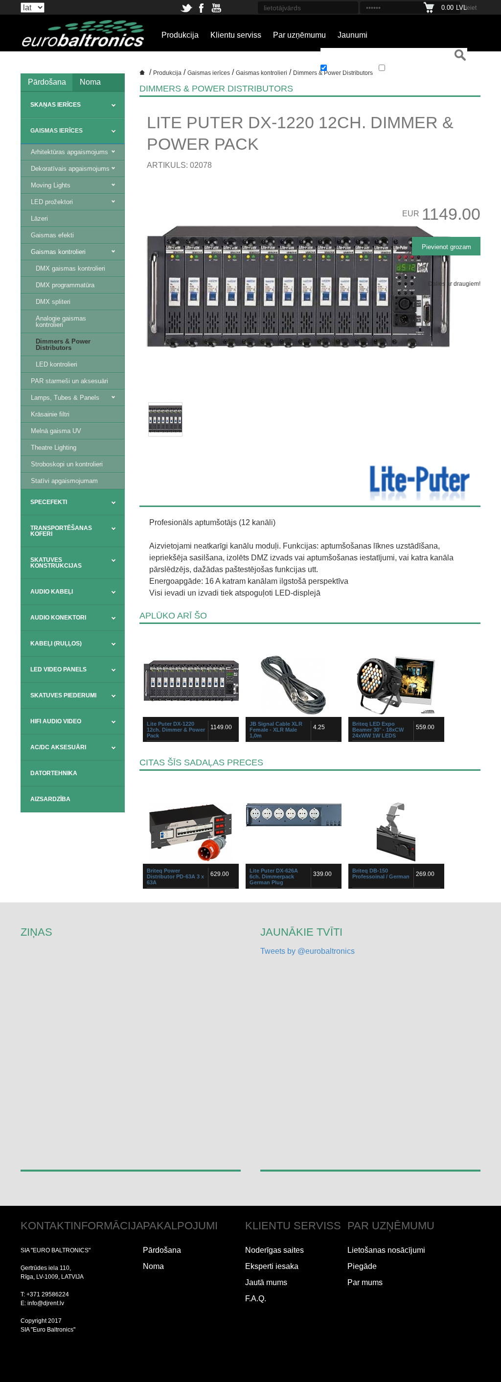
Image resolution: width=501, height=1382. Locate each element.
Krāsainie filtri (50, 414)
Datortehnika (53, 773)
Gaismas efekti (52, 235)
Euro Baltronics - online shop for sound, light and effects (143, 76)
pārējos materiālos (408, 69)
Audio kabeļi (51, 591)
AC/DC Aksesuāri (58, 747)
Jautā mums (266, 1282)
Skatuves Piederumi (63, 695)
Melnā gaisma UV (56, 431)
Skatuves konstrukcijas (56, 562)
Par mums (365, 1282)
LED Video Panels (58, 669)
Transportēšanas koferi (61, 531)
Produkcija (180, 35)
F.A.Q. (255, 1298)
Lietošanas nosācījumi (386, 1250)
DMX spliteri (53, 301)
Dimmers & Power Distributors (63, 344)
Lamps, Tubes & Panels (65, 397)
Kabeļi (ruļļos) (56, 643)
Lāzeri (39, 218)
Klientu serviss (235, 35)
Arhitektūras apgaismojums (69, 152)
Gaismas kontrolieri (58, 251)
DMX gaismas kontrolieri (70, 268)
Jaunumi (352, 35)
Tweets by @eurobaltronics (307, 951)
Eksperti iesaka (271, 1266)
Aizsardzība (50, 799)
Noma (90, 82)
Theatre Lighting (53, 447)
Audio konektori (58, 617)
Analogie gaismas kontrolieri (61, 321)
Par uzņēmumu (299, 35)
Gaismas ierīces (56, 130)
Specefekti (48, 502)
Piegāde (362, 1266)
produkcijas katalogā (352, 69)
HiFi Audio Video (55, 721)
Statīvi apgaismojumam (64, 480)
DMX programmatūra (65, 285)
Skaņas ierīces (55, 104)
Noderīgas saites (274, 1250)
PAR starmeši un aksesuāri (69, 381)
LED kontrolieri (56, 364)
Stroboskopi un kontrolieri (67, 464)
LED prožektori (52, 202)
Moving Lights (50, 185)
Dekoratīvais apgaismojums (70, 168)
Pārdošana (47, 82)
